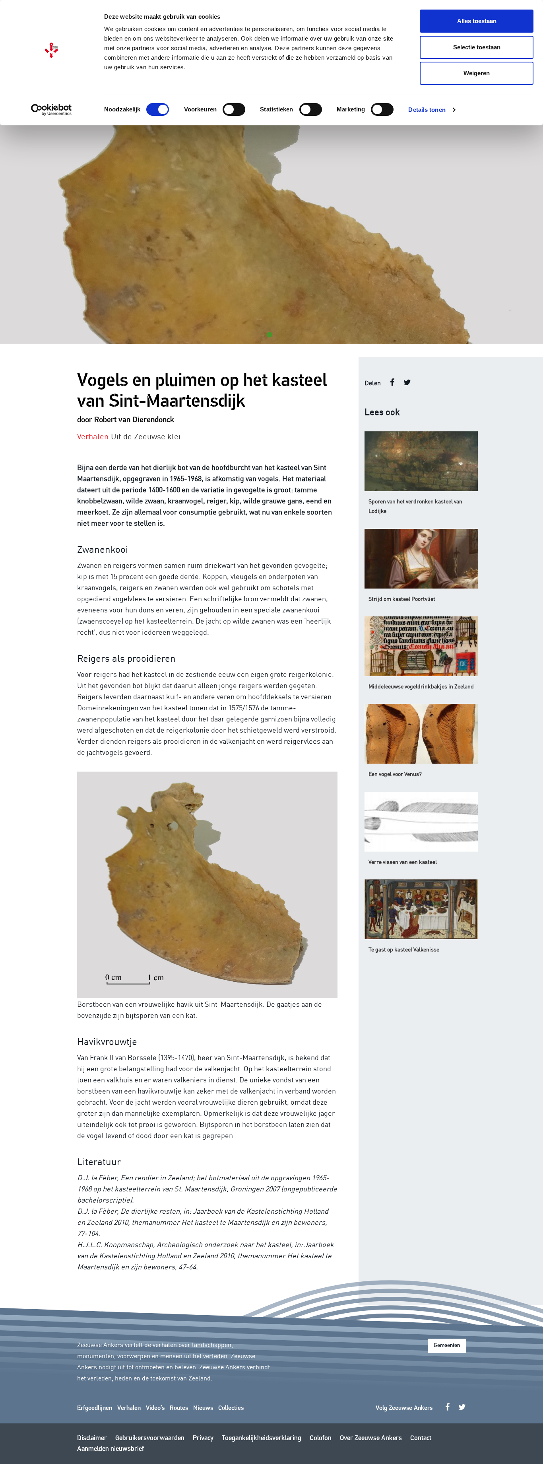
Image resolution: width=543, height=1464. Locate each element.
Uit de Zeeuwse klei (145, 435)
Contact (420, 1438)
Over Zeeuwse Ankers (371, 1438)
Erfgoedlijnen (94, 1408)
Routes (179, 1408)
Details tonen (426, 109)
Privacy (203, 1438)
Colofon (321, 1438)
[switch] (234, 109)
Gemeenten (447, 1346)
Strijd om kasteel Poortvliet (401, 598)
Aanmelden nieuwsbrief (110, 1449)
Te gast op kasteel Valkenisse (403, 949)
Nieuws (203, 1408)
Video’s (155, 1408)
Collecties (231, 1408)
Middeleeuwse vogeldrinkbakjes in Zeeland (421, 686)
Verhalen (129, 1408)
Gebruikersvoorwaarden (149, 1438)
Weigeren (476, 73)
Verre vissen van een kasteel (402, 862)
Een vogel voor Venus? (395, 774)
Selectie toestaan (476, 47)
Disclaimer (92, 1438)
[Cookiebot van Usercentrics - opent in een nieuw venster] (51, 110)
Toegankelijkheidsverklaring (261, 1438)
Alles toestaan (476, 21)
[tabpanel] (271, 234)
